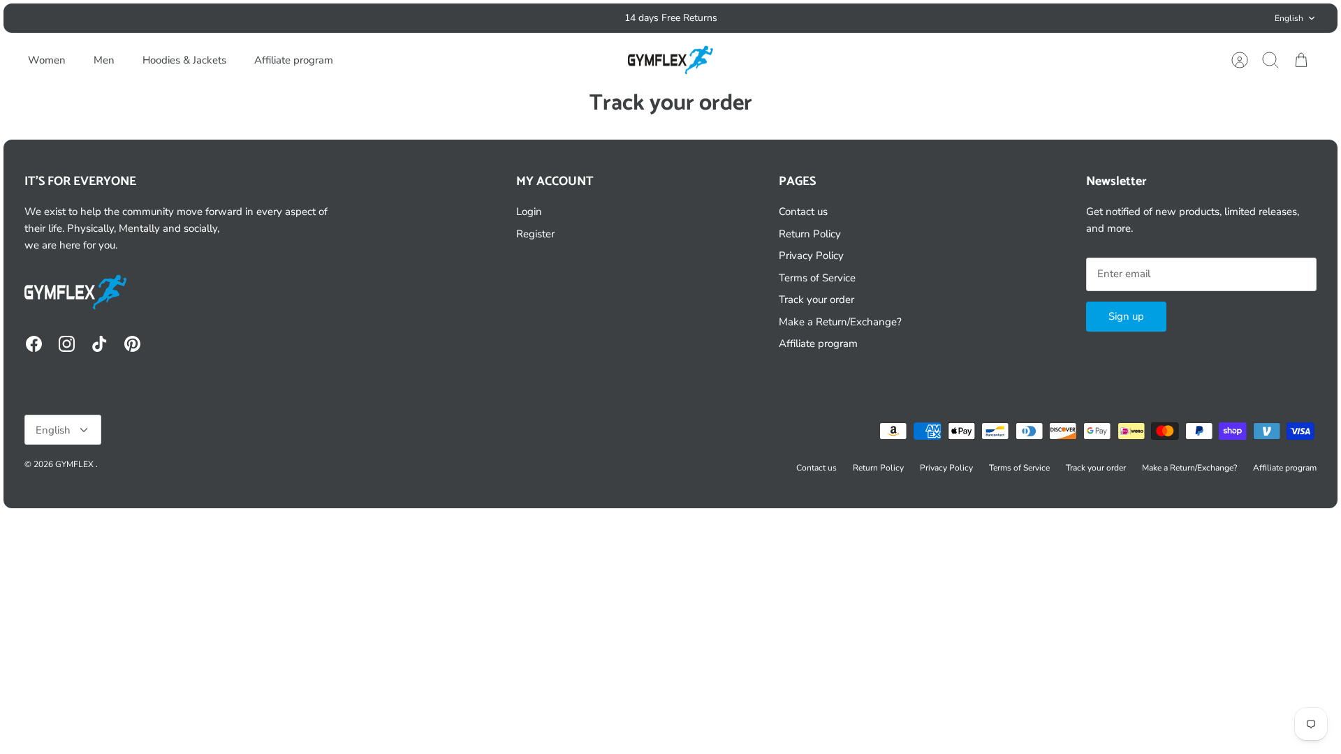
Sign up (1126, 316)
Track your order (816, 299)
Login (529, 212)
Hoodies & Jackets (184, 60)
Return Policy (810, 234)
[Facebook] (33, 344)
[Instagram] (66, 344)
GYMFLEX (75, 464)
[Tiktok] (99, 344)
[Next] (843, 18)
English (1289, 18)
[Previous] (498, 18)
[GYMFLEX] (671, 60)
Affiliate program (293, 60)
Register (535, 234)
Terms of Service (817, 278)
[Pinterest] (132, 344)
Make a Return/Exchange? (840, 322)
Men (104, 60)
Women (47, 60)
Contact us (803, 212)
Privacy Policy (811, 256)
